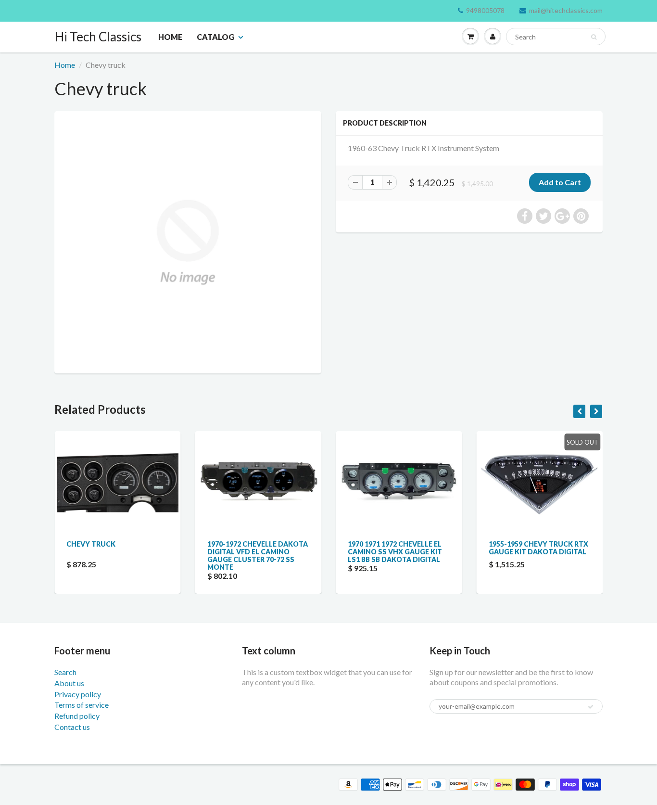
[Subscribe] (590, 707)
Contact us (72, 726)
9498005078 (485, 10)
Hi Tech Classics (98, 36)
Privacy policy (77, 694)
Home (170, 36)
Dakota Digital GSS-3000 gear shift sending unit (586, 548)
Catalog (215, 36)
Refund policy (77, 715)
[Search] (594, 37)
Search (65, 672)
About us (69, 683)
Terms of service (81, 704)
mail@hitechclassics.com (566, 10)
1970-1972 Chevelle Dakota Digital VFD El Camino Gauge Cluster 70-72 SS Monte (168, 555)
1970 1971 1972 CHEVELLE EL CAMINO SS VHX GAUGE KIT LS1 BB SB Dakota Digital (306, 551)
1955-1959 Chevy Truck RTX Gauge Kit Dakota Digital (449, 548)
